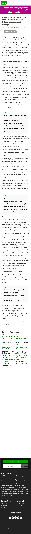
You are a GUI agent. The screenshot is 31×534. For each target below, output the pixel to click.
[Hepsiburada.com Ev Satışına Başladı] (8, 348)
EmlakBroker (15, 27)
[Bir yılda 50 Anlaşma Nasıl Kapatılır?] (22, 348)
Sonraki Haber (10, 31)
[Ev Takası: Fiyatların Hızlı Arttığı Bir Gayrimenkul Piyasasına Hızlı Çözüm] (8, 358)
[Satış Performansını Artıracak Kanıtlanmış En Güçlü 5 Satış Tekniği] (8, 336)
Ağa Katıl (4, 505)
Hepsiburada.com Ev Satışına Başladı (8, 352)
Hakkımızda (4, 503)
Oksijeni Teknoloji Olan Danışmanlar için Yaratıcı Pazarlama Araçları (22, 343)
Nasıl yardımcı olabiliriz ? (15, 461)
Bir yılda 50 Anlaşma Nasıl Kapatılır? (21, 352)
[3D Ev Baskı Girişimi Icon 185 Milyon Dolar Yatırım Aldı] (22, 357)
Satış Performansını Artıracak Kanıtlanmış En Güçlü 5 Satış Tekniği (7, 341)
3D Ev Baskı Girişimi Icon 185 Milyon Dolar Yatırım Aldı (21, 362)
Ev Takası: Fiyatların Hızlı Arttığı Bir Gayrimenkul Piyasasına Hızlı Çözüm (7, 364)
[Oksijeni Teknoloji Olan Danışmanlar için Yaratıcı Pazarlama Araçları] (22, 337)
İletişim (3, 507)
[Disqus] (15, 391)
